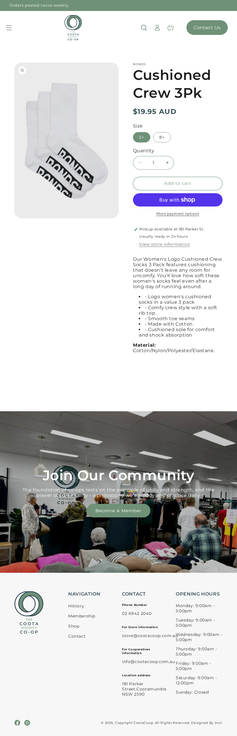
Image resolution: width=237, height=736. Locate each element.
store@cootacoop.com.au (150, 635)
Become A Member (118, 510)
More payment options (177, 213)
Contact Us (207, 27)
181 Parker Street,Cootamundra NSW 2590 (144, 689)
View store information (164, 244)
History (76, 606)
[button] (9, 28)
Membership (81, 616)
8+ (162, 137)
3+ (141, 137)
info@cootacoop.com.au (148, 661)
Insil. (219, 723)
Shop (73, 626)
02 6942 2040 (136, 613)
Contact (77, 636)
